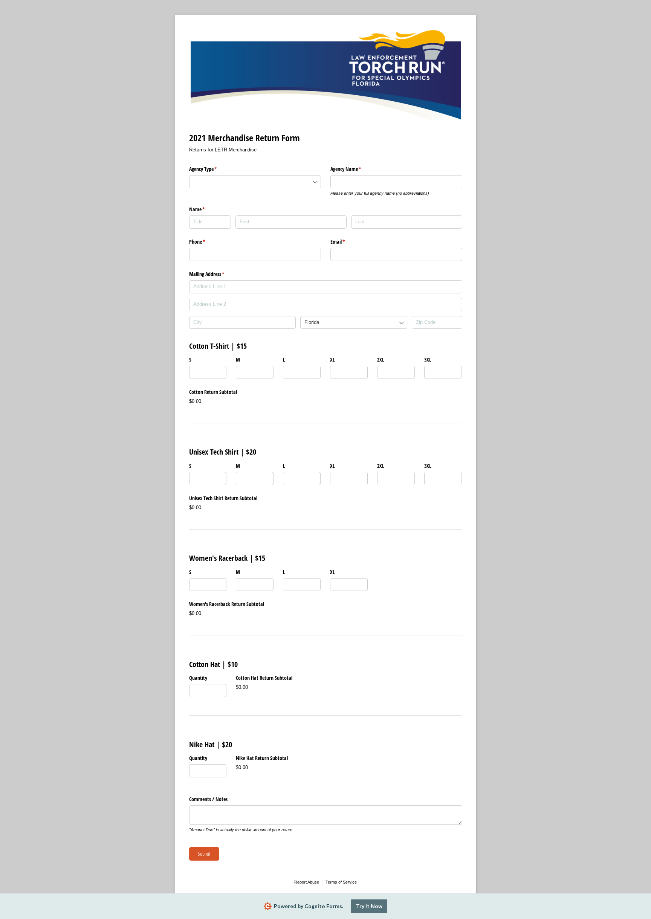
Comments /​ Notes (208, 799)
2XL (380, 359)
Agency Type (212, 169)
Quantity (198, 677)
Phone (206, 241)
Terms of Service (341, 882)
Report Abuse (306, 882)
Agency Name (354, 169)
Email (346, 241)
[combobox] (255, 181)
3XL (427, 359)
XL (332, 359)
